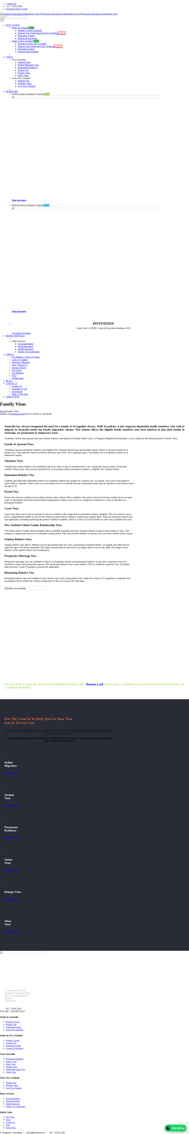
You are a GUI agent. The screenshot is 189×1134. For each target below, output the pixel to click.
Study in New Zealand (25, 41)
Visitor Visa (11, 1072)
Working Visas (12, 1085)
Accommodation (13, 1098)
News (8, 1120)
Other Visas (11, 1064)
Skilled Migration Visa (15, 1069)
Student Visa (11, 1024)
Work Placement (13, 1101)
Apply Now (11, 1128)
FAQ (8, 1125)
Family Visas (11, 1061)
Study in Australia (23, 28)
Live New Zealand (13, 1088)
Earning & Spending (14, 1030)
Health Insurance (13, 1104)
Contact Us (10, 1122)
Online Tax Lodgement (15, 1106)
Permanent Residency (15, 1059)
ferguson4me (18, 414)
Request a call (94, 684)
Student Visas (11, 1067)
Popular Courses (12, 1022)
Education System (13, 1027)
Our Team (10, 1117)
